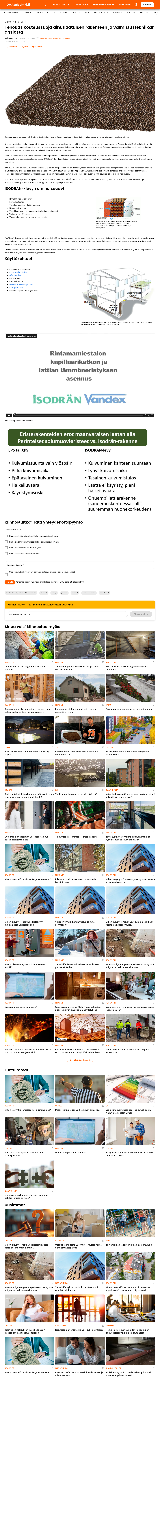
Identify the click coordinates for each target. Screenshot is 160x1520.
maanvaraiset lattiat (18, 272)
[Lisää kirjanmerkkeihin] (52, 662)
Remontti (19, 22)
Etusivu (8, 22)
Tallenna (13, 46)
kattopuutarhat (16, 287)
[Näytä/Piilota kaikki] (155, 12)
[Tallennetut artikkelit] (136, 4)
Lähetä (10, 582)
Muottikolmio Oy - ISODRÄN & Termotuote (55, 38)
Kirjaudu (147, 4)
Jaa (26, 46)
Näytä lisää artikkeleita (80, 1060)
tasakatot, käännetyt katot (21, 284)
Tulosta (38, 46)
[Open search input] (45, 4)
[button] (21, 593)
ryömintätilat (15, 275)
